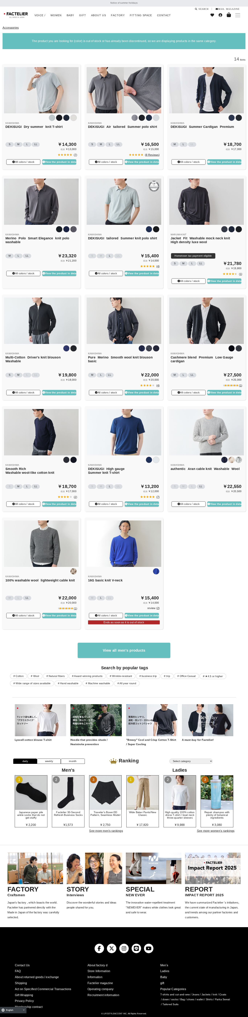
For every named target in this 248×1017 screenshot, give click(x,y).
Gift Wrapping (24, 995)
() (74, 154)
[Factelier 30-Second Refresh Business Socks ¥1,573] (68, 808)
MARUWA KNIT (178, 234)
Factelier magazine (100, 983)
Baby (163, 977)
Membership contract (29, 1006)
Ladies (164, 971)
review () (153, 608)
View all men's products (124, 650)
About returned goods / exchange (37, 977)
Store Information (99, 971)
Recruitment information (103, 995)
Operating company (100, 989)
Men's (164, 965)
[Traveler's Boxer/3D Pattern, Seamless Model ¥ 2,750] (105, 808)
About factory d (97, 965)
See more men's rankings (106, 830)
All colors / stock (24, 162)
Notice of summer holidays (124, 3)
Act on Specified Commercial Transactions (43, 989)
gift (162, 983)
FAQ (18, 971)
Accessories (11, 27)
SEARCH (203, 9)
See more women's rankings (216, 830)
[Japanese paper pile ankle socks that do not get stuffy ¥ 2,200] (31, 808)
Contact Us (22, 965)
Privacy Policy (24, 1000)
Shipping (21, 983)
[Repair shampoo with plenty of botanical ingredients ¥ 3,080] (217, 808)
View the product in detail (60, 162)
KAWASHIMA (12, 123)
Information (95, 977)
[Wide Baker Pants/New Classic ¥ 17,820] (143, 808)
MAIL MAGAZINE (228, 9)
